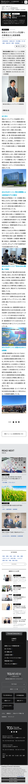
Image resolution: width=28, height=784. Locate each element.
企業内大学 (12, 41)
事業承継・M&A (8, 661)
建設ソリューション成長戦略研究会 (10, 8)
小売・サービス (6, 558)
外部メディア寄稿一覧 (18, 713)
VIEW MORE (14, 564)
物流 (11, 556)
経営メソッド (7, 700)
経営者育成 (5, 41)
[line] (19, 422)
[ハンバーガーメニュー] (25, 2)
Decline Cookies (13, 781)
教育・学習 (5, 560)
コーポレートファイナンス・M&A (12, 658)
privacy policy (20, 776)
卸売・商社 (13, 558)
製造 (4, 556)
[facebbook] (16, 422)
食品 (18, 556)
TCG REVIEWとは (7, 695)
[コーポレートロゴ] (14, 633)
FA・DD (23, 41)
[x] (13, 422)
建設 (4, 43)
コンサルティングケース (7, 706)
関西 (13, 43)
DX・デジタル (7, 649)
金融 (10, 560)
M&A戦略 (18, 41)
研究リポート (9, 6)
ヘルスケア (19, 558)
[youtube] (16, 732)
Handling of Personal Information (10, 766)
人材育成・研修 (8, 655)
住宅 (15, 556)
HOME (3, 6)
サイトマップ (11, 716)
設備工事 (8, 43)
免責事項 (4, 716)
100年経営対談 (20, 695)
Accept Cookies (13, 778)
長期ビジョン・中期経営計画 (11, 646)
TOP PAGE (14, 684)
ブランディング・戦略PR (10, 664)
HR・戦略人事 (8, 652)
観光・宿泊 (15, 560)
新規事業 (17, 43)
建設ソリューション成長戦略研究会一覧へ (14, 434)
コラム (3, 713)
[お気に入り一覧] (22, 2)
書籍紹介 (9, 713)
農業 (22, 556)
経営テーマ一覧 (14, 689)
